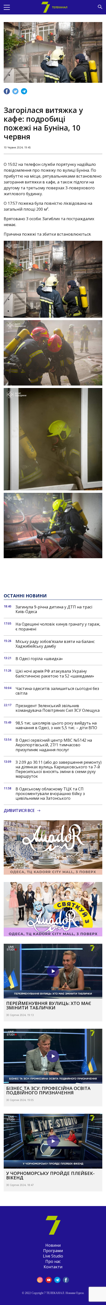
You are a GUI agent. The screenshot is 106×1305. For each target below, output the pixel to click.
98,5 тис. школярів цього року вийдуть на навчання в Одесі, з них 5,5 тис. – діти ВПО (56, 725)
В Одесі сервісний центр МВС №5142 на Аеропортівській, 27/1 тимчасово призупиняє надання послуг (54, 745)
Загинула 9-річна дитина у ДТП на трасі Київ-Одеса (54, 609)
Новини (53, 1245)
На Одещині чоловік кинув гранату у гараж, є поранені (58, 626)
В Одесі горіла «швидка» (39, 658)
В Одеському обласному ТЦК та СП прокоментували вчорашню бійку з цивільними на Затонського (50, 794)
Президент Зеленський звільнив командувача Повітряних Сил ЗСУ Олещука (58, 708)
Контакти (53, 1266)
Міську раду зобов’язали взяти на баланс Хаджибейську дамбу (55, 644)
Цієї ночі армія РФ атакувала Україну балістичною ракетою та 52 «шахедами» (55, 673)
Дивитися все (19, 810)
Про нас (53, 1261)
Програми (53, 1250)
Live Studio (53, 1256)
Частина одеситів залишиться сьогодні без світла (57, 691)
